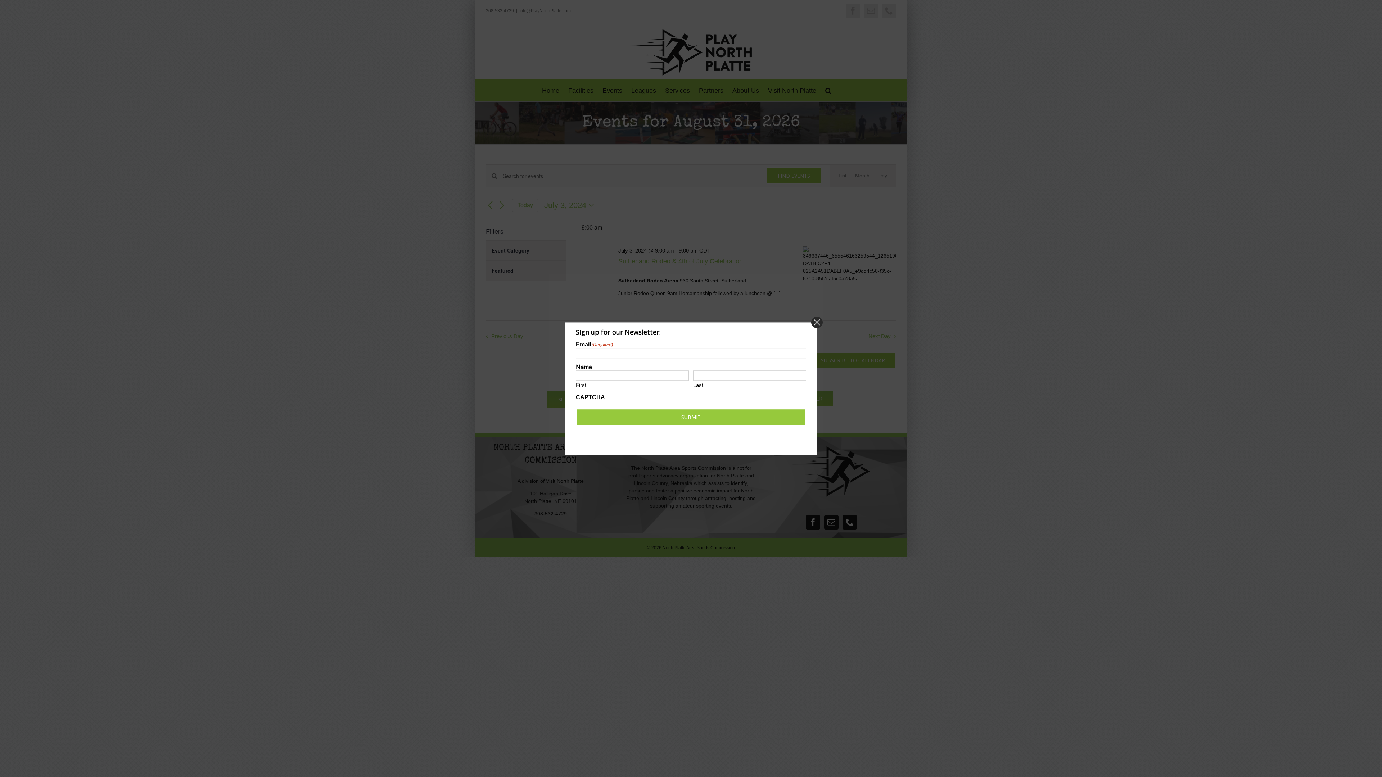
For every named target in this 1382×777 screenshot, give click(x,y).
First (581, 385)
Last (698, 385)
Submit (691, 417)
